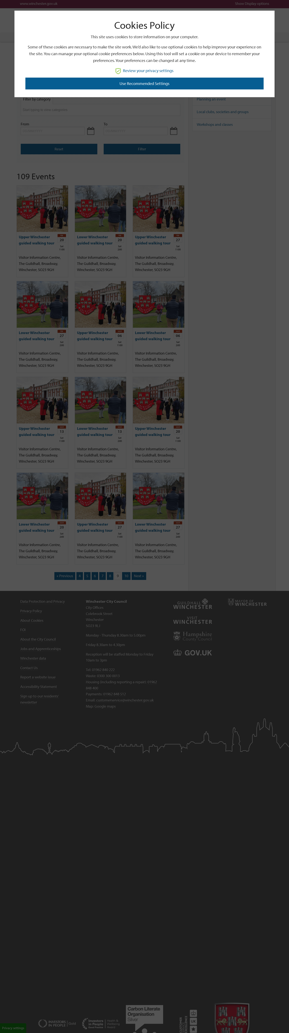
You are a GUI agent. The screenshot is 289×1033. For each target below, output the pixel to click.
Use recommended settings (144, 83)
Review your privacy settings (148, 70)
